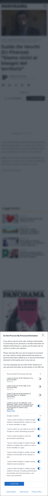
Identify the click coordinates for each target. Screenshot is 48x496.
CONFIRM (14, 484)
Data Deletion (11, 492)
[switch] (39, 379)
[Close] (44, 336)
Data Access (24, 492)
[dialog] (24, 414)
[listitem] (24, 374)
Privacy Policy (37, 492)
